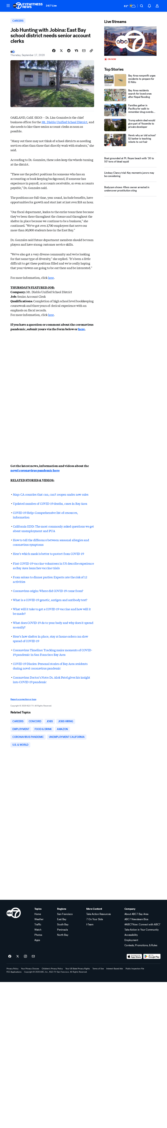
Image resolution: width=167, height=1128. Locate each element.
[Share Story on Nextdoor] (76, 50)
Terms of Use (98, 969)
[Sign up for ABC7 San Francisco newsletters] (33, 956)
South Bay (62, 924)
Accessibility (131, 935)
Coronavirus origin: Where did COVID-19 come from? (48, 591)
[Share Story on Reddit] (69, 50)
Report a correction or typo (23, 699)
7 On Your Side (94, 919)
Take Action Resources (98, 914)
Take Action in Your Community (141, 929)
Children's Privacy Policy (52, 969)
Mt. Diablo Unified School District (64, 122)
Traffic (37, 924)
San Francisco (65, 914)
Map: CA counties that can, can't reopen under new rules (50, 494)
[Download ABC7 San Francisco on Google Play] (151, 956)
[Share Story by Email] (84, 50)
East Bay (61, 919)
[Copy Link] (91, 50)
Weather (39, 919)
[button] (8, 5)
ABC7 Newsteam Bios (136, 919)
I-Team (89, 924)
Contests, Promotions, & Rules (140, 945)
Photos (38, 935)
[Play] (130, 41)
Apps (37, 940)
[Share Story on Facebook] (54, 50)
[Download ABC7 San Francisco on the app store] (134, 956)
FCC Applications (14, 972)
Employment (131, 940)
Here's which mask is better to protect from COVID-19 (48, 553)
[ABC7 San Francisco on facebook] (10, 956)
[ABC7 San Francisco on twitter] (17, 956)
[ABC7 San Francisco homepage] (28, 5)
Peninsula (62, 929)
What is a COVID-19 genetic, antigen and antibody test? (50, 600)
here (51, 277)
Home (37, 914)
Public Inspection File (135, 969)
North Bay (62, 935)
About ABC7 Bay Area (136, 914)
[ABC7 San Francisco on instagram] (25, 956)
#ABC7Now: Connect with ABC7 (142, 924)
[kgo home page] (14, 913)
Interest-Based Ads (114, 969)
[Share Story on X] (61, 50)
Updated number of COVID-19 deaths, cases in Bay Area (50, 503)
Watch (37, 929)
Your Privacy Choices (30, 969)
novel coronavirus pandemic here (35, 470)
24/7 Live (51, 5)
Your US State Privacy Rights (77, 969)
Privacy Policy (12, 969)
